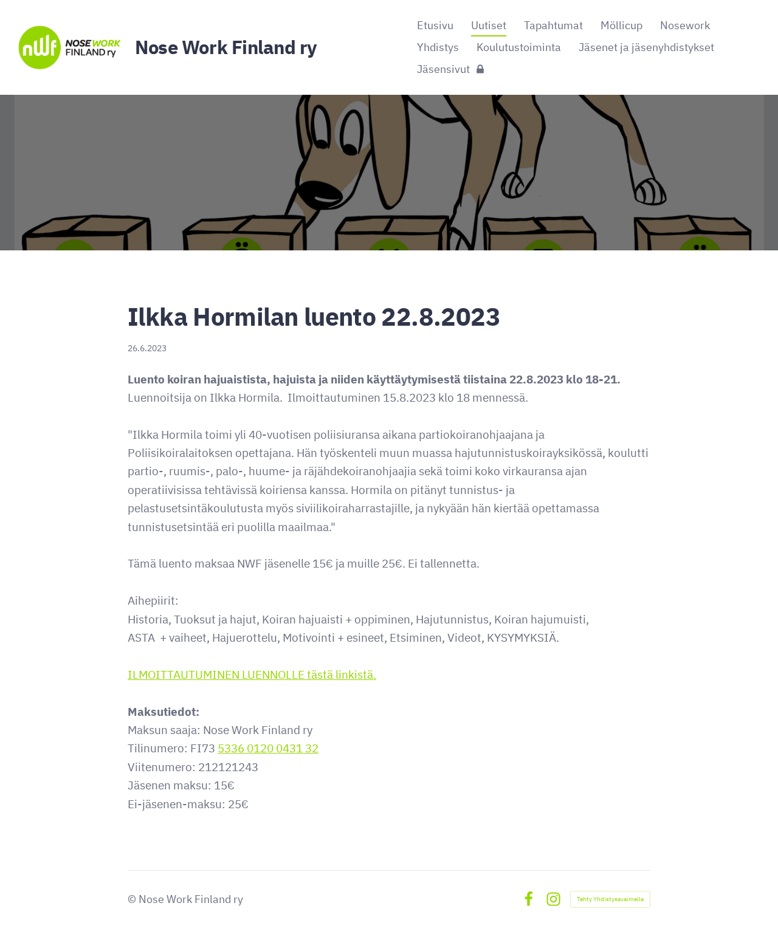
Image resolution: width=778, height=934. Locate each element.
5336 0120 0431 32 (268, 748)
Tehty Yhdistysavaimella (610, 899)
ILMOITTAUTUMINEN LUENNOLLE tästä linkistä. (252, 674)
